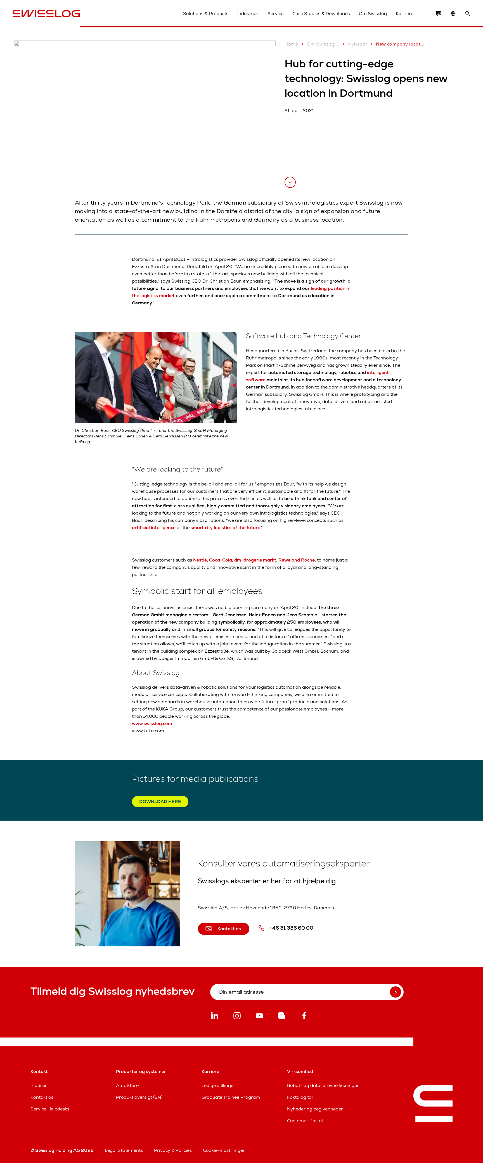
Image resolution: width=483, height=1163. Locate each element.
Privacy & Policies (173, 1150)
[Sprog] (453, 14)
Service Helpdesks (49, 1109)
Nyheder (357, 44)
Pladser (38, 1085)
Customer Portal (305, 1121)
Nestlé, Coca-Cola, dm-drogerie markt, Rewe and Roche (254, 560)
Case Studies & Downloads (321, 13)
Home (291, 44)
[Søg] (467, 14)
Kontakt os (41, 1097)
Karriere (404, 13)
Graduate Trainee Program (231, 1097)
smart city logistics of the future (225, 527)
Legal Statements (124, 1150)
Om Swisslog (373, 13)
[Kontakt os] (438, 14)
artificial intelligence (154, 527)
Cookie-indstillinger (224, 1150)
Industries (248, 13)
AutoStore (127, 1085)
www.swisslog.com (152, 723)
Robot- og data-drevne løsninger (323, 1085)
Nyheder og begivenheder (315, 1109)
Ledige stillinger (218, 1085)
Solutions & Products (205, 13)
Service (275, 13)
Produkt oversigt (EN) (139, 1097)
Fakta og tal (300, 1097)
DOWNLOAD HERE (160, 801)
